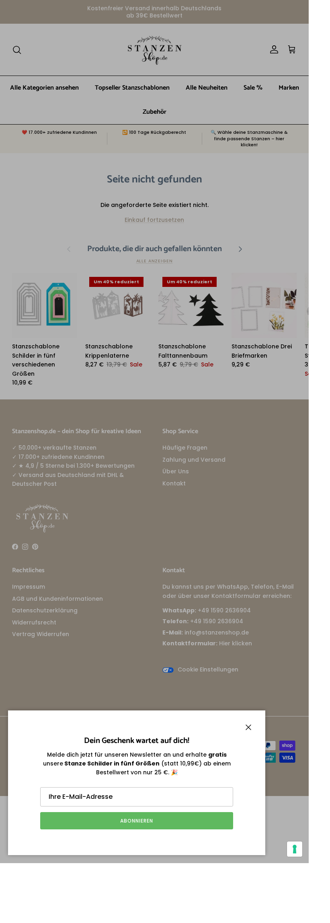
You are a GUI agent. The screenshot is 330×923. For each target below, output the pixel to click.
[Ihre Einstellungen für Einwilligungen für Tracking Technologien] (294, 849)
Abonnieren (136, 820)
